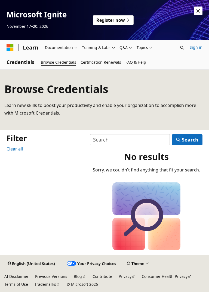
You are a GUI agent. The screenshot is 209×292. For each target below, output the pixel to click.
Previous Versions (51, 276)
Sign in (196, 47)
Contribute (102, 276)
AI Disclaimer (16, 276)
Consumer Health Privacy (165, 276)
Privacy (125, 276)
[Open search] (182, 48)
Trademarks (45, 284)
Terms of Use (16, 284)
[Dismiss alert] (198, 11)
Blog (78, 276)
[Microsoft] (10, 47)
